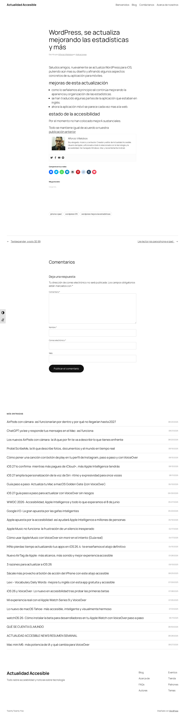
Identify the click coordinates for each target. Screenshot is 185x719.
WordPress (173, 711)
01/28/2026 (173, 555)
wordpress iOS (71, 214)
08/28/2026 (173, 635)
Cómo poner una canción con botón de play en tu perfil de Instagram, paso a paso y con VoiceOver (72, 457)
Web (51, 353)
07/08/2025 (173, 591)
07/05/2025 (173, 600)
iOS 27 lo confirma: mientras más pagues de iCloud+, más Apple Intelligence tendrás (63, 466)
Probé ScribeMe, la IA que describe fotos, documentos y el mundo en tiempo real (61, 448)
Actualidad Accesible (21, 5)
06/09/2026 (173, 493)
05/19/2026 (173, 520)
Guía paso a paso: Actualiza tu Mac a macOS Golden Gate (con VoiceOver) (56, 484)
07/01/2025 (173, 609)
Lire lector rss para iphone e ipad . (156, 241)
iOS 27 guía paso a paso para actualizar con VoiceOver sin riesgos (50, 493)
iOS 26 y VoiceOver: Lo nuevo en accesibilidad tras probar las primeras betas (58, 591)
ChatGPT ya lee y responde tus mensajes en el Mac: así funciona (50, 430)
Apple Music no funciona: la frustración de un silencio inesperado (50, 528)
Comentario (54, 292)
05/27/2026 (173, 502)
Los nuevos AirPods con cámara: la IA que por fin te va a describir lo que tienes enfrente (65, 439)
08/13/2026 (173, 466)
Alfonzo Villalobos (65, 54)
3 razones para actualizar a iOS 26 (29, 564)
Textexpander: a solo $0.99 (25, 241)
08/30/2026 (173, 626)
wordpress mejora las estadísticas (96, 214)
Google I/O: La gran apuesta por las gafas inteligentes (43, 511)
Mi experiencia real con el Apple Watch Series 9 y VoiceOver (46, 600)
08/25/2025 (173, 573)
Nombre (53, 327)
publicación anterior (62, 132)
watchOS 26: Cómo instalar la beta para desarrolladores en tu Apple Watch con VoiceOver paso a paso (75, 618)
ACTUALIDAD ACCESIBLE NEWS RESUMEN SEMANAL (42, 635)
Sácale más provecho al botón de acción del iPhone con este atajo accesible (58, 573)
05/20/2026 (173, 511)
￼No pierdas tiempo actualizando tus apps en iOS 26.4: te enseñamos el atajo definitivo (66, 546)
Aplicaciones (81, 54)
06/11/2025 (173, 618)
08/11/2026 (173, 475)
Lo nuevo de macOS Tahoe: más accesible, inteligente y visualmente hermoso (59, 609)
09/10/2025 (173, 564)
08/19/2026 (173, 448)
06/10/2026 (173, 484)
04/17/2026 (173, 528)
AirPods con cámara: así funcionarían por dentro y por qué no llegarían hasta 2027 (61, 422)
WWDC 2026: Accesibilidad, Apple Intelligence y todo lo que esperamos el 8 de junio (63, 502)
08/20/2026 (173, 439)
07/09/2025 (173, 582)
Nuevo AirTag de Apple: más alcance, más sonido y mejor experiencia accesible (60, 555)
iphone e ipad (56, 214)
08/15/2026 (173, 457)
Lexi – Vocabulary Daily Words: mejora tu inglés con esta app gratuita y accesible (61, 582)
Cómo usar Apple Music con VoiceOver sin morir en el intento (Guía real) (55, 537)
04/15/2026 (173, 546)
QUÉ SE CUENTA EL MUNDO (25, 626)
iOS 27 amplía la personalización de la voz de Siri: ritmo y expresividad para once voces (64, 475)
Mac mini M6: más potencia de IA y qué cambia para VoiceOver (48, 644)
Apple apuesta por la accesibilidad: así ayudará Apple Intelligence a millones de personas (66, 520)
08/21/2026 (173, 430)
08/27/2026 (173, 644)
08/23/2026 (173, 422)
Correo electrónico (57, 340)
